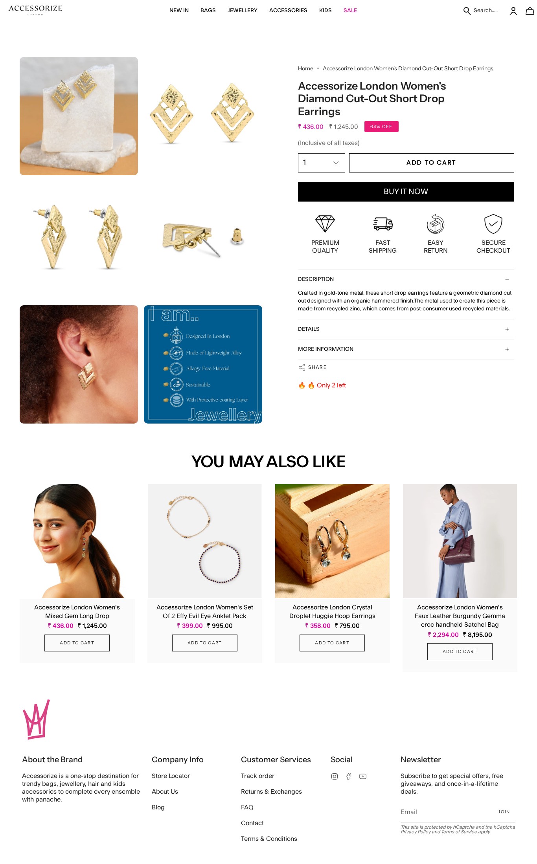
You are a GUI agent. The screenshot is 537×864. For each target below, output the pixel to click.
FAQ (247, 807)
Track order (257, 776)
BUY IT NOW (406, 192)
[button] (179, 11)
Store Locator (171, 776)
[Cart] (526, 11)
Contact (252, 823)
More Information (325, 349)
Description (316, 279)
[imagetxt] (35, 10)
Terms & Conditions (269, 839)
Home (305, 68)
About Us (165, 792)
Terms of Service (459, 831)
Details (309, 329)
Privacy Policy (415, 831)
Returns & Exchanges (271, 792)
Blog (158, 807)
